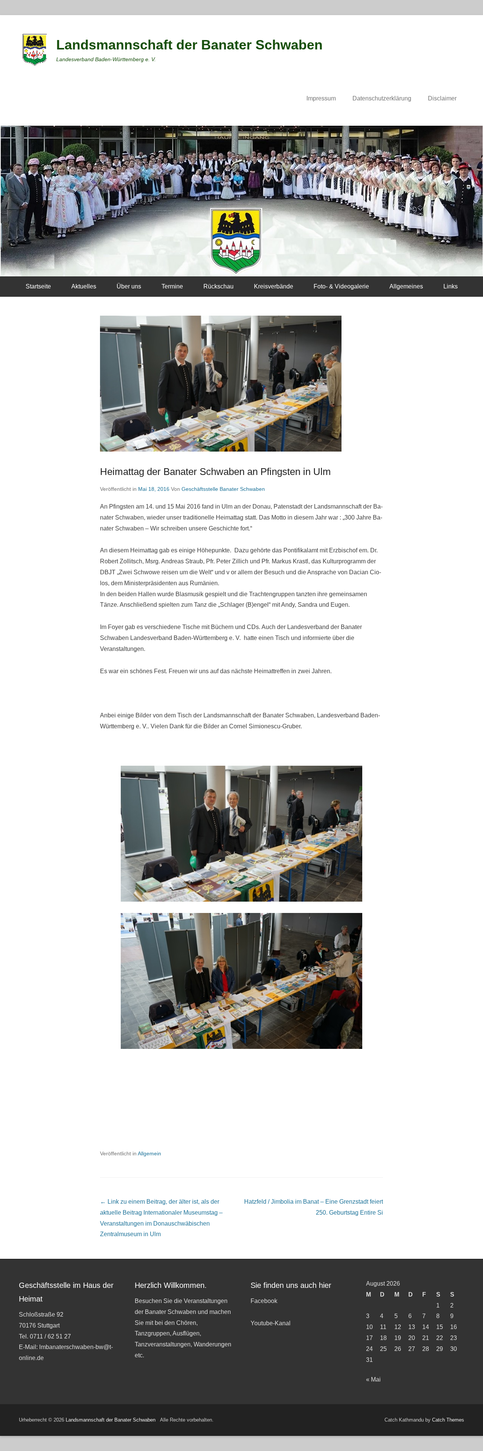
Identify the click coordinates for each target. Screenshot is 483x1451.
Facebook (264, 1301)
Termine (172, 286)
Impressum (321, 98)
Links (450, 286)
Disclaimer (442, 98)
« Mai (373, 1379)
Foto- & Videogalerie (341, 286)
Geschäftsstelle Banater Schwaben (223, 489)
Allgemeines (406, 286)
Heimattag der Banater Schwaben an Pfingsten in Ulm (215, 471)
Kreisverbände (273, 286)
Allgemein (149, 1153)
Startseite (38, 286)
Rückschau (218, 286)
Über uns (129, 286)
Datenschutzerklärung (381, 98)
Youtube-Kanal (271, 1323)
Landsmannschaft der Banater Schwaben (189, 44)
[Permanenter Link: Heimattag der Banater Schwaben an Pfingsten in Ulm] (241, 384)
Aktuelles (83, 286)
